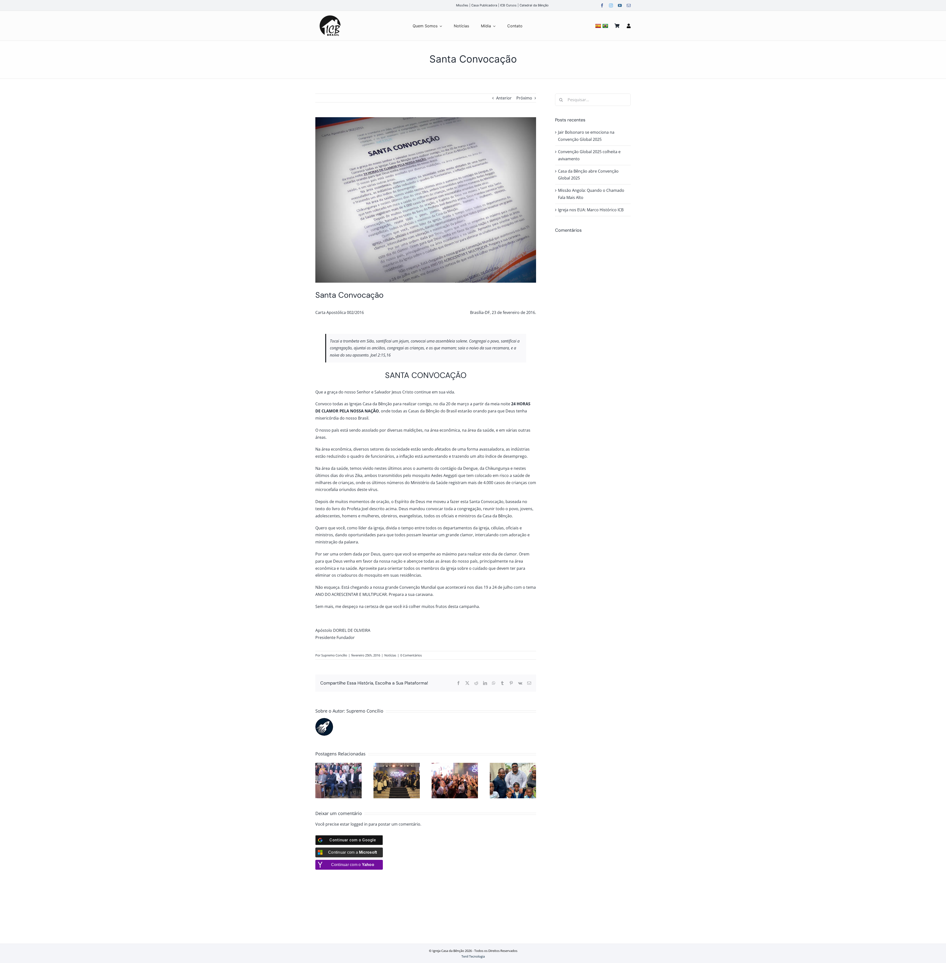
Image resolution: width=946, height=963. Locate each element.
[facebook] (602, 5)
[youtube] (620, 5)
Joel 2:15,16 (381, 355)
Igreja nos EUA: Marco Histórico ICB (591, 209)
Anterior (504, 98)
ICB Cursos (508, 5)
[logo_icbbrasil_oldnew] (330, 15)
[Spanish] (598, 26)
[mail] (629, 5)
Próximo (524, 98)
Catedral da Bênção (534, 5)
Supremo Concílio (334, 655)
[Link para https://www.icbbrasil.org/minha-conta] (629, 26)
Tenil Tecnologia (473, 956)
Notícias (390, 655)
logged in (359, 824)
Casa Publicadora (484, 5)
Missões (462, 5)
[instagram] (611, 5)
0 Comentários (411, 655)
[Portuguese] (605, 26)
